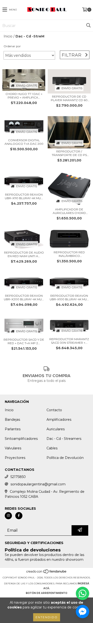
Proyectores (15, 458)
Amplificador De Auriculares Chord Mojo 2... (69, 211)
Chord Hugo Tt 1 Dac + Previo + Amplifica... (23, 95)
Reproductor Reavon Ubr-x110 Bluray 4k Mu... (24, 196)
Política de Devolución (65, 458)
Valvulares (13, 448)
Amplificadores (58, 419)
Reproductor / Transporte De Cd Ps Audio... (69, 153)
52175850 (18, 477)
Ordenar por (12, 46)
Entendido (47, 617)
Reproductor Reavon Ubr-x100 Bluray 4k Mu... (69, 297)
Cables (51, 448)
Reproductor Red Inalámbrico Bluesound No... (69, 254)
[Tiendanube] (46, 572)
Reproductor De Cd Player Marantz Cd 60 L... (69, 98)
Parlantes (13, 429)
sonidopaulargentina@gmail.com (38, 484)
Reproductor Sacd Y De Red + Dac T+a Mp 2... (24, 341)
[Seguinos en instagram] (8, 515)
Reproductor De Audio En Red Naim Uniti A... (24, 254)
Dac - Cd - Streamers (63, 438)
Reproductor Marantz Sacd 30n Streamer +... (69, 340)
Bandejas (12, 419)
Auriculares (55, 429)
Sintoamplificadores (21, 438)
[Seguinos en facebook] (18, 515)
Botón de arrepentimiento (46, 593)
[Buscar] (88, 25)
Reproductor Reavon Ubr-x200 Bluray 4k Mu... (24, 297)
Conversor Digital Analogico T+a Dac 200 (24, 141)
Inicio (8, 36)
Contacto (54, 410)
